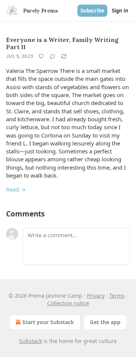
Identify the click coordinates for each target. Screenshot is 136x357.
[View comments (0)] (52, 56)
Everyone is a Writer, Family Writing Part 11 (62, 43)
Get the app (105, 322)
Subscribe (92, 10)
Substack (30, 341)
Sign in (120, 10)
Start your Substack (48, 322)
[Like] (41, 56)
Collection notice (68, 303)
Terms (117, 295)
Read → (16, 189)
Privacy (96, 295)
